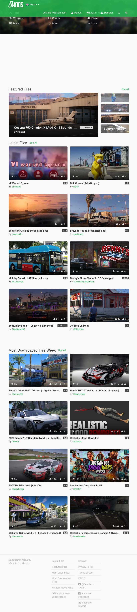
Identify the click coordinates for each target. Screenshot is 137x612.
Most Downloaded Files (61, 580)
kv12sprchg (17, 281)
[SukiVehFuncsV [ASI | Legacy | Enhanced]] (115, 128)
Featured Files (59, 566)
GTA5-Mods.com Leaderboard (61, 595)
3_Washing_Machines (83, 281)
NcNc (76, 186)
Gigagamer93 (18, 329)
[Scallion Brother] (115, 97)
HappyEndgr (79, 393)
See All (125, 89)
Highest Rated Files (62, 587)
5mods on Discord (85, 604)
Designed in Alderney (20, 559)
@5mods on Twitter (86, 586)
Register (108, 12)
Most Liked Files (60, 572)
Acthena (77, 441)
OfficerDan (78, 329)
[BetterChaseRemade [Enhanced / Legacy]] (115, 108)
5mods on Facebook (85, 595)
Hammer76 (17, 393)
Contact (82, 561)
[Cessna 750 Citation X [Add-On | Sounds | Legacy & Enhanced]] (115, 118)
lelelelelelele (79, 536)
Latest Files (58, 561)
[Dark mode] (119, 12)
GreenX (15, 441)
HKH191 (77, 488)
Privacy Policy (85, 566)
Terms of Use (85, 572)
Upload (77, 12)
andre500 (16, 186)
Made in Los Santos (19, 563)
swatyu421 (17, 234)
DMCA (81, 578)
